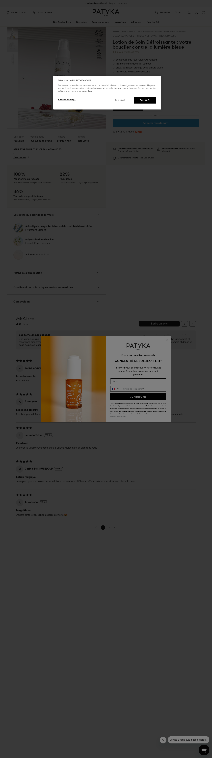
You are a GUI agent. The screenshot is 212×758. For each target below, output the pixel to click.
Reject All (120, 100)
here (90, 91)
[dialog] (107, 92)
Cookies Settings (67, 100)
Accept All (145, 100)
